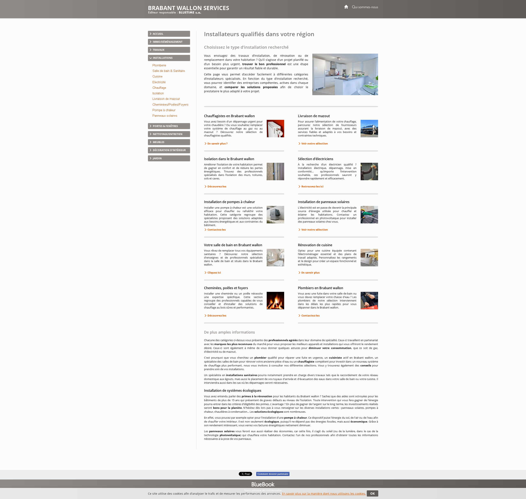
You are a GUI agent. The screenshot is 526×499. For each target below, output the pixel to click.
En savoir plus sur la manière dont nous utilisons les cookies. (324, 494)
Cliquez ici (214, 272)
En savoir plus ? (217, 143)
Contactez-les (216, 229)
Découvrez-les (216, 186)
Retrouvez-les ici (312, 186)
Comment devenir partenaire (272, 474)
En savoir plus (310, 272)
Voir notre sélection (314, 143)
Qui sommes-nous (365, 7)
